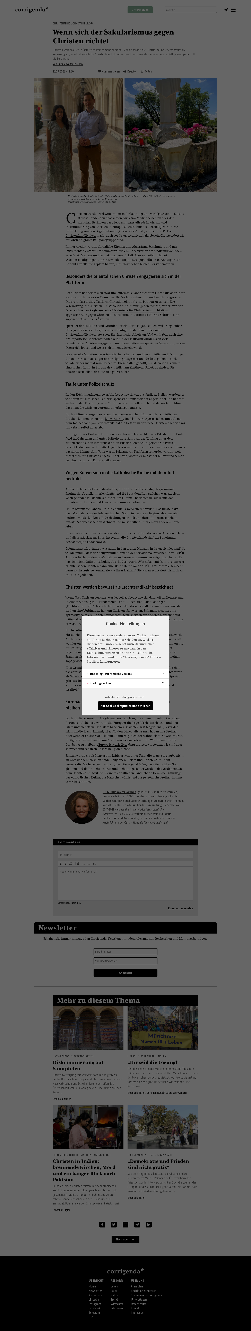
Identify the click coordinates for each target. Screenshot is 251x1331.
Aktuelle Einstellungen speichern (125, 697)
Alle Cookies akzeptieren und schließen (125, 706)
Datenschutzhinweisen (103, 653)
